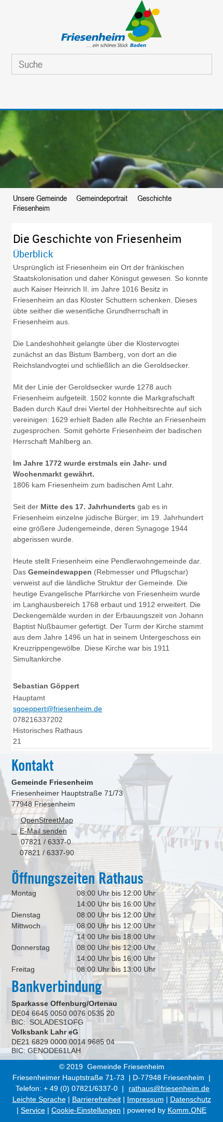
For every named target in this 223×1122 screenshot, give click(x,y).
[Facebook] (97, 94)
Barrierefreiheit (96, 1099)
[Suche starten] (194, 64)
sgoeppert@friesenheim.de (57, 708)
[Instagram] (122, 94)
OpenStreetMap (47, 820)
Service (33, 1110)
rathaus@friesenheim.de (169, 1088)
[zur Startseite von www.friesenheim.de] (111, 47)
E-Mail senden (43, 831)
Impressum (145, 1099)
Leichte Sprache (39, 1099)
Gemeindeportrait (102, 198)
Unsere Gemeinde (40, 198)
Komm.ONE (187, 1110)
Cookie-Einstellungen (86, 1110)
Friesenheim (31, 208)
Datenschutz (190, 1099)
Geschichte (154, 198)
